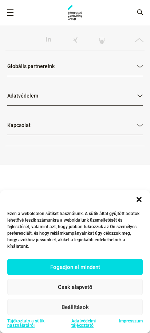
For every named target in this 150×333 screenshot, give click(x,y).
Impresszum (131, 321)
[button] (139, 199)
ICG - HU (75, 12)
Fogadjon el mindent (75, 267)
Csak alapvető (75, 287)
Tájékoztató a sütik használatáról (25, 323)
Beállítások (75, 307)
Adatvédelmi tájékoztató (83, 323)
